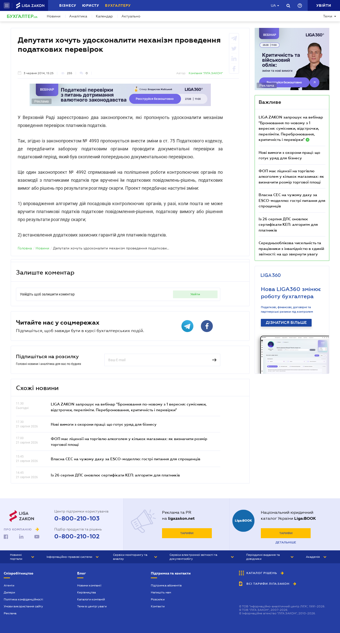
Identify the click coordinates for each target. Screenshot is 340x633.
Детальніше (286, 542)
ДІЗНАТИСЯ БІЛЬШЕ (286, 322)
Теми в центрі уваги (92, 606)
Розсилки (158, 599)
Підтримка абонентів (166, 585)
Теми (328, 16)
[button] (7, 5)
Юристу (90, 5)
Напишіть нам (161, 592)
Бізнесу (67, 5)
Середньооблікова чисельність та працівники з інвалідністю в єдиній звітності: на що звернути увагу (291, 248)
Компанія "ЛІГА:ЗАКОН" (206, 73)
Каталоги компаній (91, 599)
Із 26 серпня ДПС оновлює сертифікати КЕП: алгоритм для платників (115, 475)
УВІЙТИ (195, 294)
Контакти (158, 606)
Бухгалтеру (118, 5)
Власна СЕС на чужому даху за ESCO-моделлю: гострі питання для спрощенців (125, 459)
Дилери (9, 592)
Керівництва (86, 592)
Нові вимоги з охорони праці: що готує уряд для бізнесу (104, 424)
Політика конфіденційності (23, 599)
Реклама (10, 613)
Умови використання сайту (23, 606)
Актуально (130, 16)
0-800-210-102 (77, 536)
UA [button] (273, 5)
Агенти (9, 585)
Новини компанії (89, 585)
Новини (53, 16)
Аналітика (78, 16)
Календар (104, 16)
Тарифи (186, 533)
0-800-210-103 (77, 518)
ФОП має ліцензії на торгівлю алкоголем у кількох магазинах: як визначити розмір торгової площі (291, 176)
